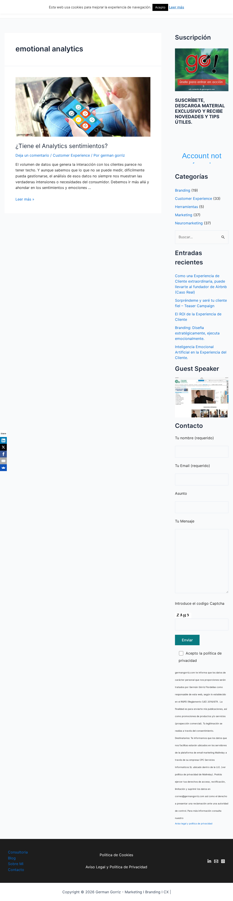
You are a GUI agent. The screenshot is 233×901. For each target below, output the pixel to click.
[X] (3, 447)
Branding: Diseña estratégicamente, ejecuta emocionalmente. (197, 333)
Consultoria (18, 852)
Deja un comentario (32, 155)
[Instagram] (223, 861)
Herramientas (186, 206)
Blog (12, 858)
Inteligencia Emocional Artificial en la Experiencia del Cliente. (200, 352)
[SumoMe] (3, 467)
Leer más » (24, 199)
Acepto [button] (160, 7)
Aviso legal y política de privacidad (193, 823)
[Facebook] (3, 454)
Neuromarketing (189, 223)
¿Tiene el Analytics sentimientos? (61, 145)
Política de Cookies (116, 855)
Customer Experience (71, 155)
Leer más (176, 7)
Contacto (16, 869)
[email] (216, 861)
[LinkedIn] (3, 440)
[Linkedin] (209, 861)
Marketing (183, 215)
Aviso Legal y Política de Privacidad (116, 867)
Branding (182, 190)
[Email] (3, 460)
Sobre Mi (15, 863)
